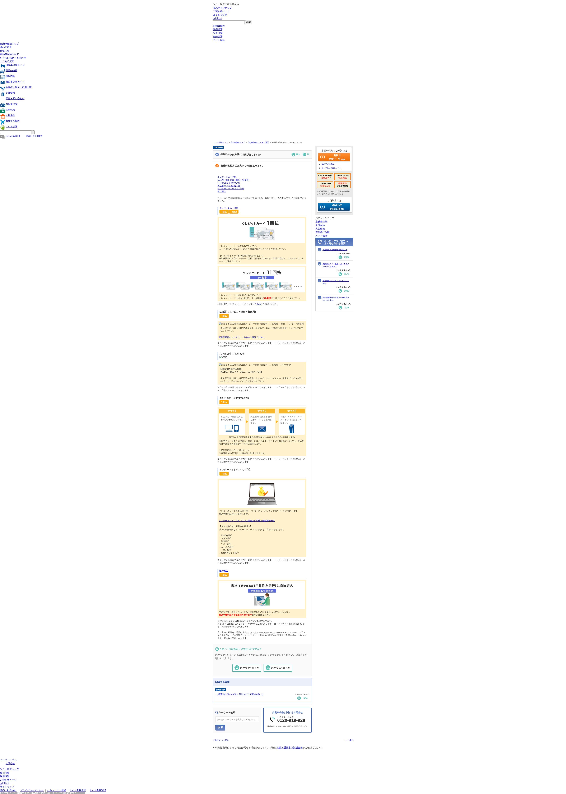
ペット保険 (219, 40)
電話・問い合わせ (15, 98)
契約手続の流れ (328, 164)
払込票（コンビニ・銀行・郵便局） (234, 180)
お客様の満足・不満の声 (13, 58)
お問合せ (217, 18)
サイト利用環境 (98, 790)
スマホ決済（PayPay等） (229, 183)
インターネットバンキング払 (231, 188)
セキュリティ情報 (56, 790)
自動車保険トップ (9, 43)
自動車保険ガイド (9, 54)
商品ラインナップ (222, 7)
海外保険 (217, 36)
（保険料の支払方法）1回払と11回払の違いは (239, 694)
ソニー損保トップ (221, 142)
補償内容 (4, 50)
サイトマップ (7, 787)
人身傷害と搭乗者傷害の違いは (335, 250)
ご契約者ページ (221, 11)
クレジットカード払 (227, 177)
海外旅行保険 (13, 121)
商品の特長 (6, 47)
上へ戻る (349, 740)
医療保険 (217, 29)
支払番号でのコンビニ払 (229, 185)
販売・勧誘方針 (8, 790)
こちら (258, 304)
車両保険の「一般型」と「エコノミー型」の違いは (336, 265)
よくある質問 (220, 15)
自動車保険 (219, 26)
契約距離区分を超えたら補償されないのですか (336, 298)
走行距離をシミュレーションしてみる (336, 282)
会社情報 (10, 93)
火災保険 (217, 33)
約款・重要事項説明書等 (290, 747)
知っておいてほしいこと (331, 168)
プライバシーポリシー (32, 790)
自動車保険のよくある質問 (258, 142)
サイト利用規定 (78, 790)
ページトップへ (8, 760)
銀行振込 (222, 191)
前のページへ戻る (221, 740)
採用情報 (4, 776)
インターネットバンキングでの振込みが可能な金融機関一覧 (247, 520)
